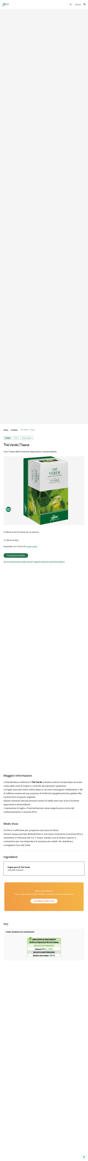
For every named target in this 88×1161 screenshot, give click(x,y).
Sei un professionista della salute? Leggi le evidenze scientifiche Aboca (34, 561)
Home (6, 430)
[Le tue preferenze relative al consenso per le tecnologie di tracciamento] (84, 1157)
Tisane (7, 438)
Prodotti (14, 430)
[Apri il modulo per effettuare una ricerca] (70, 4)
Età (16, 438)
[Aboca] (5, 5)
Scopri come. (31, 546)
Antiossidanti (26, 438)
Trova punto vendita (16, 555)
